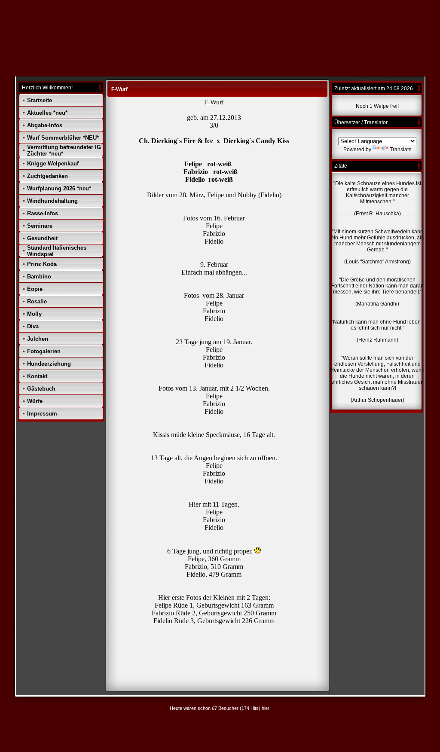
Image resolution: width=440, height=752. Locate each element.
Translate (401, 150)
